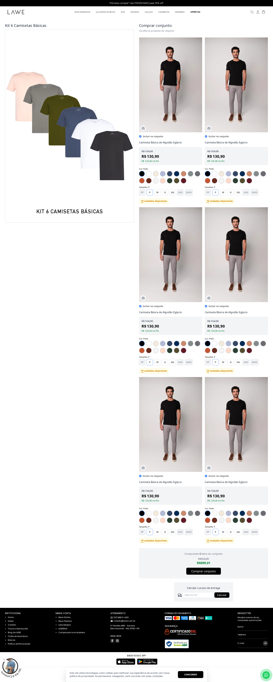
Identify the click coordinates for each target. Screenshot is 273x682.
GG (172, 192)
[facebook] (112, 641)
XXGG (189, 192)
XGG (180, 192)
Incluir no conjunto (153, 136)
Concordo (190, 674)
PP (142, 192)
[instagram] (117, 641)
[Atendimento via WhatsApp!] (266, 675)
